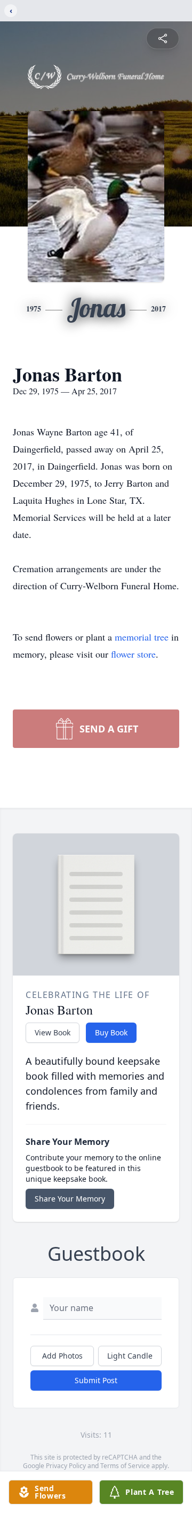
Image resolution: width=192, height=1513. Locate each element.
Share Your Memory (70, 1199)
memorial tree (142, 636)
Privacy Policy (66, 1465)
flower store (133, 654)
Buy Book (111, 1032)
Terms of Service (125, 1465)
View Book (52, 1032)
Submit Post (96, 1380)
